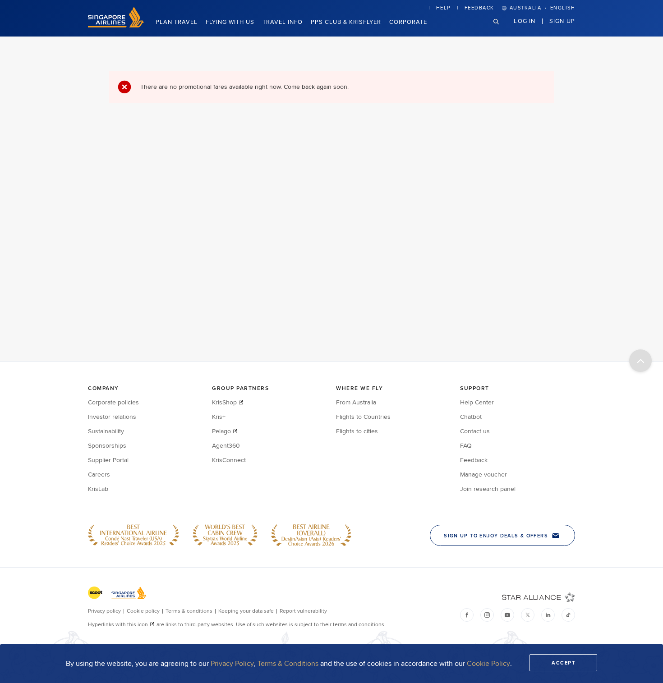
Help (443, 7)
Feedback (479, 7)
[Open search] (501, 28)
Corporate (408, 22)
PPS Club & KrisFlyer (346, 22)
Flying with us (230, 22)
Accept (563, 662)
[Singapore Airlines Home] (116, 25)
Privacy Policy (232, 663)
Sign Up (562, 21)
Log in (524, 21)
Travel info (282, 22)
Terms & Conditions (288, 663)
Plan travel (177, 22)
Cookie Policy (488, 663)
